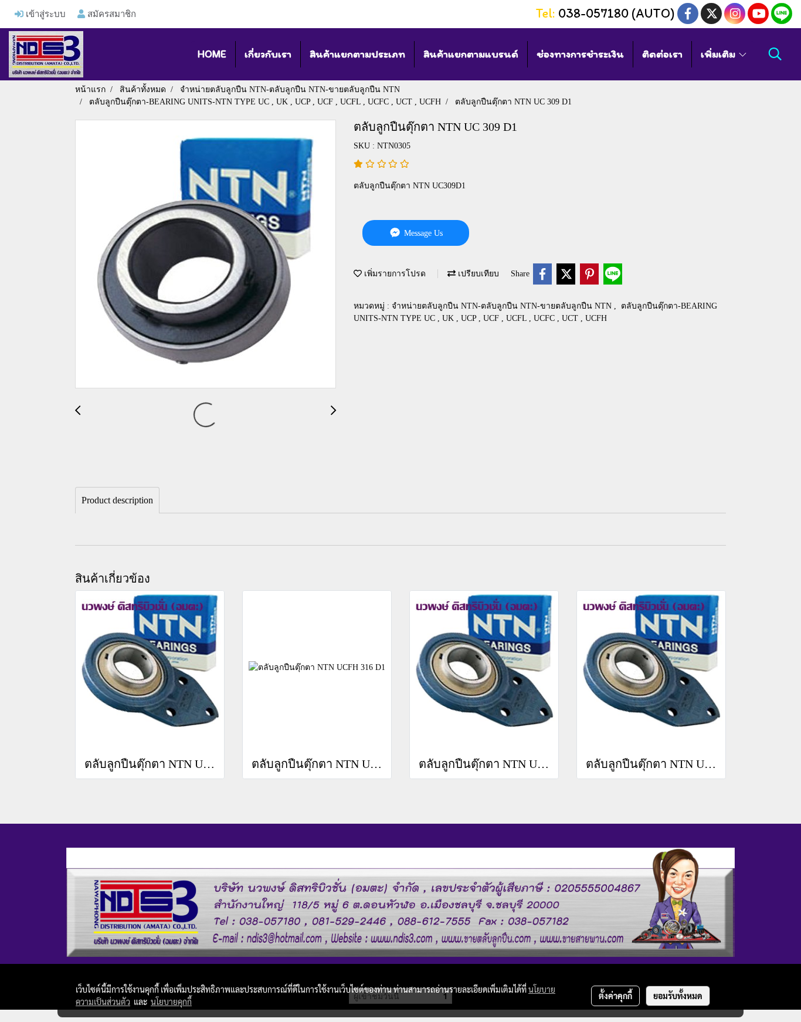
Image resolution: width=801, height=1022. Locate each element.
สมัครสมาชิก (110, 13)
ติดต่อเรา (662, 54)
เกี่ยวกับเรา (268, 54)
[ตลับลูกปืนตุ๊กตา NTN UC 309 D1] (205, 254)
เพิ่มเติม (719, 54)
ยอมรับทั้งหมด (677, 995)
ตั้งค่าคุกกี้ (615, 995)
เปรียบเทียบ (477, 273)
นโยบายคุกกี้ (171, 1001)
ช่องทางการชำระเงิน (580, 54)
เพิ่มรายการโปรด (394, 273)
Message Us (422, 233)
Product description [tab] (117, 500)
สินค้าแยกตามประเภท (357, 54)
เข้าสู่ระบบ (44, 13)
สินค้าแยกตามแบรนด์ (470, 54)
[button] (775, 54)
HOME (212, 54)
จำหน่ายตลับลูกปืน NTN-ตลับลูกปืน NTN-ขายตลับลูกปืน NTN (503, 306)
